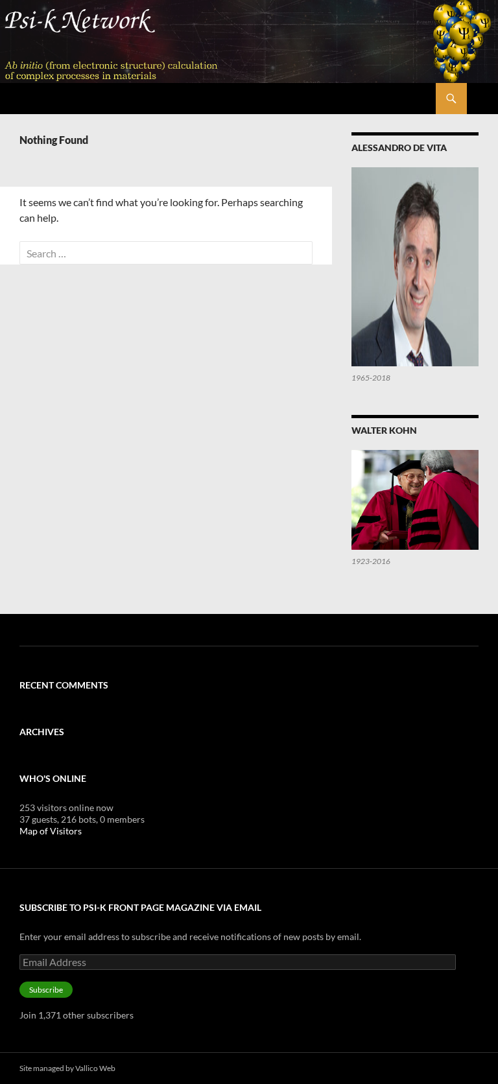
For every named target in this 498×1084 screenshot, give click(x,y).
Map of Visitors (50, 830)
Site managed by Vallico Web (67, 1068)
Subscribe (46, 990)
